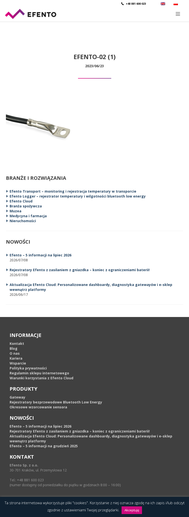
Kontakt (17, 343)
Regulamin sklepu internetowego (39, 373)
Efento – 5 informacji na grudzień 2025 (44, 446)
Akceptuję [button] (132, 510)
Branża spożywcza (26, 206)
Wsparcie (18, 363)
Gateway (17, 397)
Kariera (16, 358)
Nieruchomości (23, 220)
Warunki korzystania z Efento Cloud (41, 378)
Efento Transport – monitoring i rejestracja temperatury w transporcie (73, 191)
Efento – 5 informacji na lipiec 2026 (40, 255)
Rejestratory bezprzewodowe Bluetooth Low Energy (56, 402)
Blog (13, 348)
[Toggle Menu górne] (94, 14)
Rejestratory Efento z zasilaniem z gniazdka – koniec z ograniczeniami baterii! (80, 269)
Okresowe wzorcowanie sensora (38, 407)
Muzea (15, 211)
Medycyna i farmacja (28, 216)
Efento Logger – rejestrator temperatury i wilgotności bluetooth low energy (78, 196)
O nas (15, 353)
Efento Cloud (21, 201)
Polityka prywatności (28, 368)
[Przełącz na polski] (176, 3)
